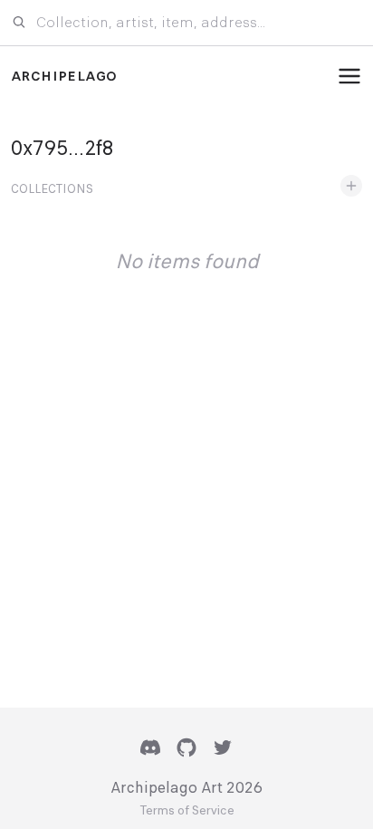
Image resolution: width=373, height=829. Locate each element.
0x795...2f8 (62, 148)
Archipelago (64, 76)
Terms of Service (186, 811)
